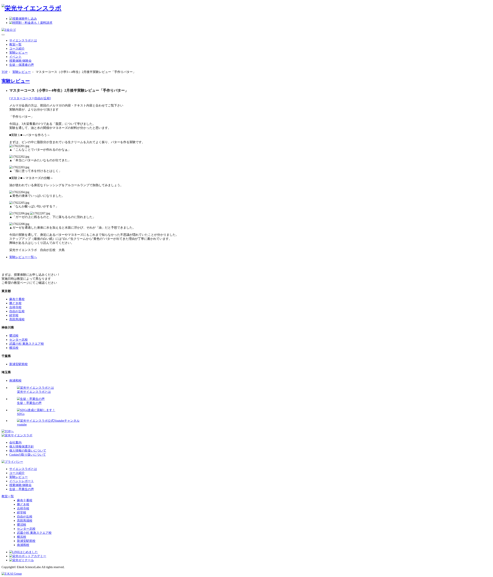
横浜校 (13, 347)
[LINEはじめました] (23, 552)
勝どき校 (15, 303)
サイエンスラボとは (23, 40)
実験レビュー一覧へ (23, 257)
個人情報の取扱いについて (27, 450)
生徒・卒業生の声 (21, 489)
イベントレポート (21, 481)
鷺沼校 (13, 335)
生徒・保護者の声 (21, 64)
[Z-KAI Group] (12, 573)
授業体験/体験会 (20, 60)
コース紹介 (17, 48)
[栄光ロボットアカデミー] (27, 556)
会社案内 (15, 442)
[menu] (3, 34)
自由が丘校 (17, 311)
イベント (15, 56)
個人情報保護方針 (21, 446)
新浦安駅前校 (18, 364)
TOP (5, 71)
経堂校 (13, 315)
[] (21, 98)
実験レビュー (18, 52)
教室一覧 (15, 44)
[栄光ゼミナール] (21, 560)
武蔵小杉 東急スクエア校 (26, 343)
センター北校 (18, 339)
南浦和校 (15, 380)
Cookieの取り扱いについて (27, 454)
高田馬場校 (17, 319)
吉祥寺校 (15, 307)
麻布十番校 (17, 299)
